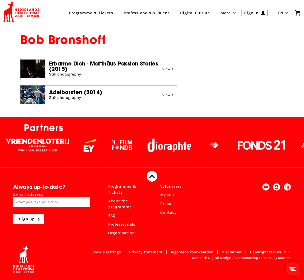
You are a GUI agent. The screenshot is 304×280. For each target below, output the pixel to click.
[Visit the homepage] (21, 13)
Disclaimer (232, 252)
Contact (168, 212)
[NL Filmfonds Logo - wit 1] (118, 145)
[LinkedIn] (287, 211)
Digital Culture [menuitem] (195, 13)
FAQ (112, 215)
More (226, 13)
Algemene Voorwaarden (192, 252)
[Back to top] (152, 176)
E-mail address (28, 194)
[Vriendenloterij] (33, 145)
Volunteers (171, 186)
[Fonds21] (257, 145)
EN (280, 12)
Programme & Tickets (122, 189)
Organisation (121, 232)
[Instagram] (276, 211)
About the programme (120, 204)
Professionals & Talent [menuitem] (146, 13)
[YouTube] (266, 211)
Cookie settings (106, 252)
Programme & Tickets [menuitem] (91, 13)
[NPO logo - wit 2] (210, 145)
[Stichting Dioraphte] (165, 145)
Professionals (122, 224)
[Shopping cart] (297, 13)
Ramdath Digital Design (211, 258)
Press (165, 203)
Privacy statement (145, 252)
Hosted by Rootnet (276, 258)
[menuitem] (225, 13)
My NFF (167, 195)
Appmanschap (246, 258)
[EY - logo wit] (86, 145)
